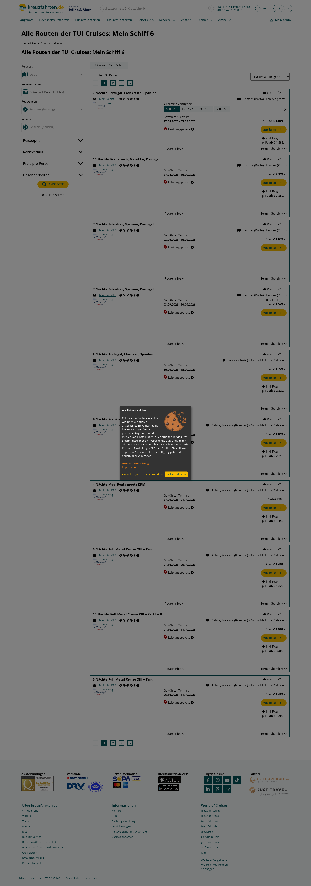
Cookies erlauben (176, 474)
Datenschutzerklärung (135, 463)
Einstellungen (130, 474)
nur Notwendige (153, 474)
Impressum (129, 467)
